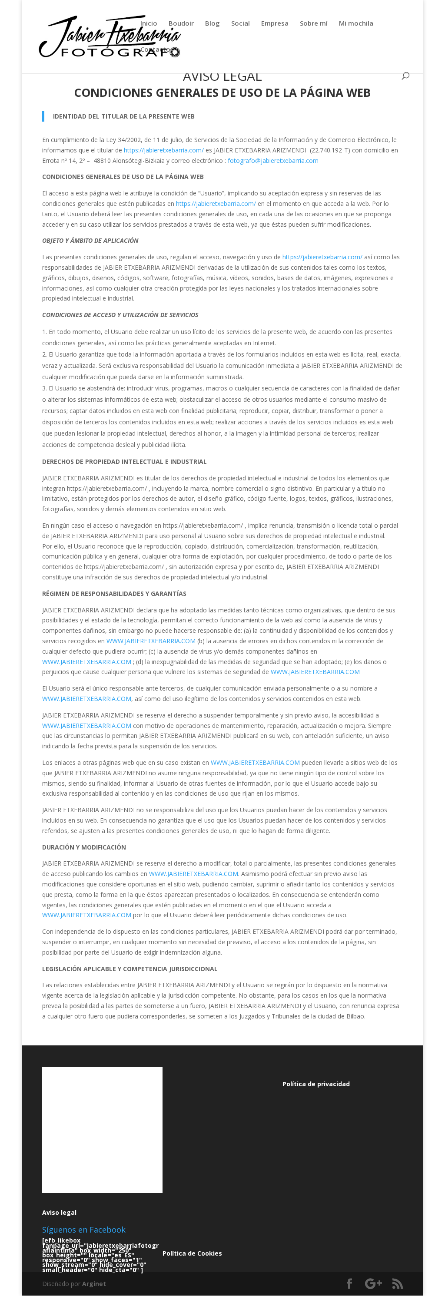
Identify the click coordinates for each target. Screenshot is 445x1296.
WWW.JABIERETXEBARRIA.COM (151, 641)
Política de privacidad (316, 1084)
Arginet (94, 1283)
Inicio (148, 23)
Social (240, 23)
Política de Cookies (192, 1253)
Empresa (275, 23)
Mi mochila (356, 23)
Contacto (155, 49)
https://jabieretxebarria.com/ (164, 150)
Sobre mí (314, 23)
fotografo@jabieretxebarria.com (273, 160)
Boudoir (181, 23)
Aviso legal (59, 1212)
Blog (212, 23)
